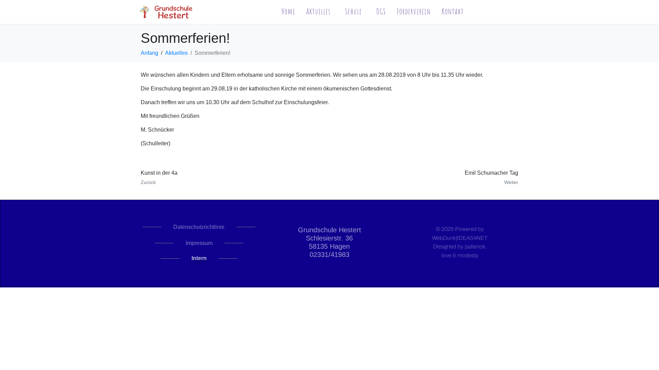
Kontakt (453, 11)
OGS (381, 11)
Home (288, 11)
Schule (353, 11)
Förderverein (414, 11)
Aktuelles (318, 11)
